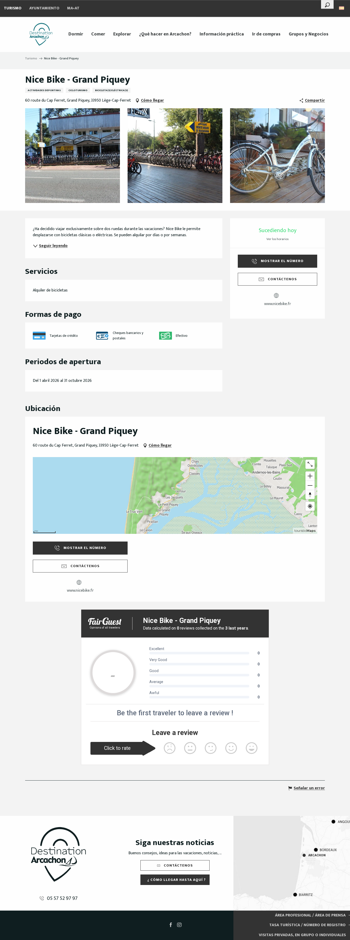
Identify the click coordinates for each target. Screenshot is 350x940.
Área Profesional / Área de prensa (310, 915)
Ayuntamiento (44, 8)
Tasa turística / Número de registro (307, 925)
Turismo (13, 8)
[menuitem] (41, 34)
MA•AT (73, 8)
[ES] (341, 8)
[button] (327, 4)
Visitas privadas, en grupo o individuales (302, 935)
